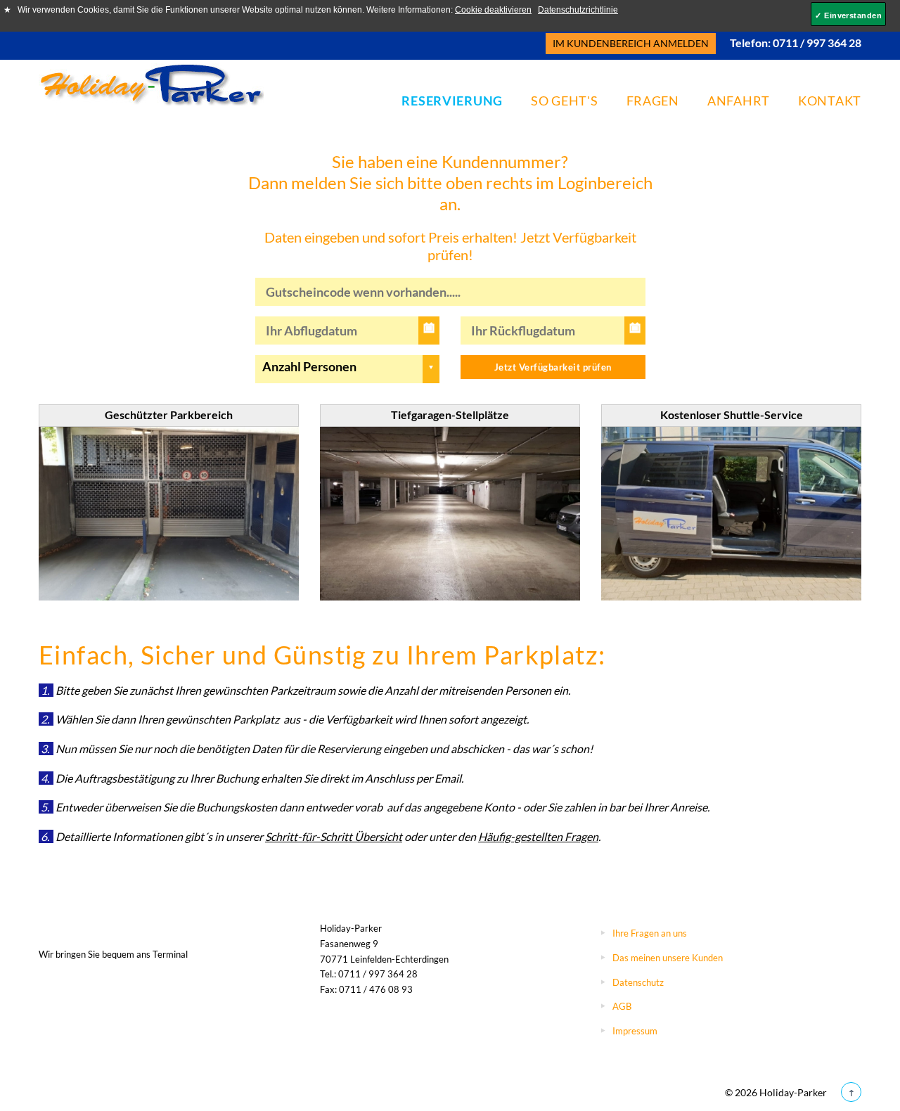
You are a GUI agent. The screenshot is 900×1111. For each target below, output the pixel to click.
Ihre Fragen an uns (649, 933)
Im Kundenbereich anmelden (631, 43)
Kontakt (829, 100)
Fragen (652, 100)
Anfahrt (738, 100)
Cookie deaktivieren (493, 10)
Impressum (634, 1030)
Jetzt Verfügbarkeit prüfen (553, 367)
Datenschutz (638, 982)
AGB (621, 1006)
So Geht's (564, 100)
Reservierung (452, 100)
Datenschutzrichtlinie (578, 10)
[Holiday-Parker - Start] (151, 84)
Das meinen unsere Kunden (667, 957)
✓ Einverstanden (848, 15)
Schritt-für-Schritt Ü (314, 836)
